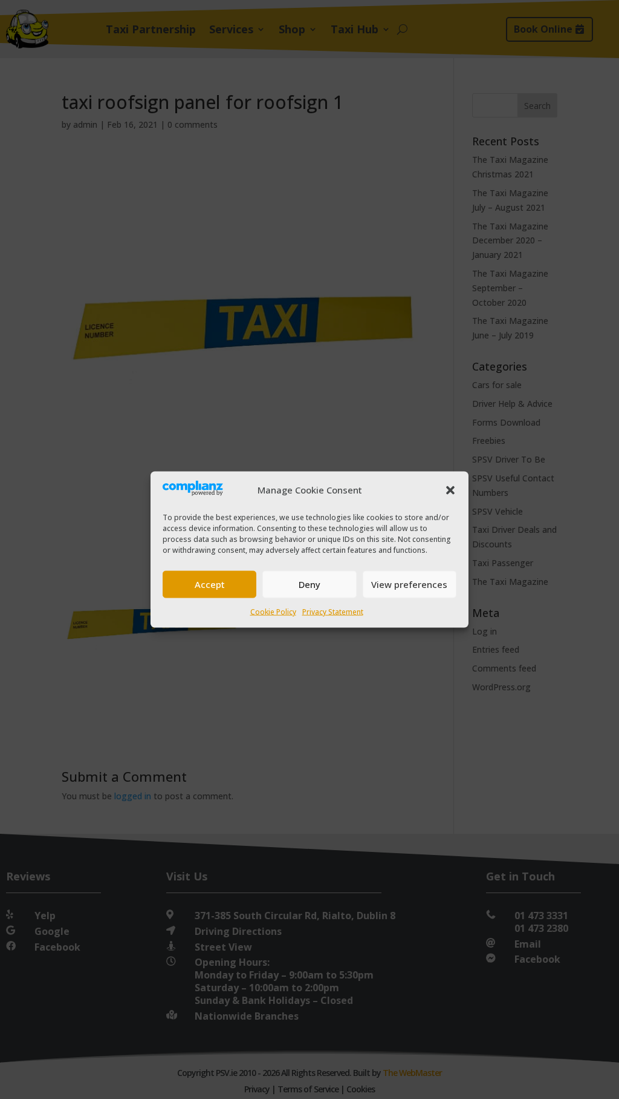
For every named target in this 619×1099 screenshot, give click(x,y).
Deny (309, 584)
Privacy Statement (332, 611)
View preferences (409, 584)
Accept (210, 584)
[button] (450, 490)
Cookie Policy (273, 611)
